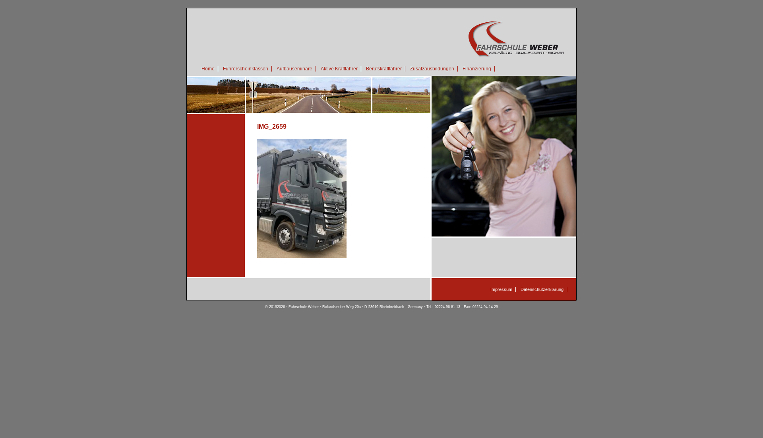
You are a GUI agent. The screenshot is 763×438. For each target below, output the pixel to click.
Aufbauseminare (294, 69)
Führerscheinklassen (245, 69)
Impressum (501, 289)
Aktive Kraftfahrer (339, 69)
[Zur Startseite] (381, 57)
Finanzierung (477, 69)
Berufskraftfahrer (384, 69)
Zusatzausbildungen (432, 69)
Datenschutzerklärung (542, 289)
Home (208, 69)
